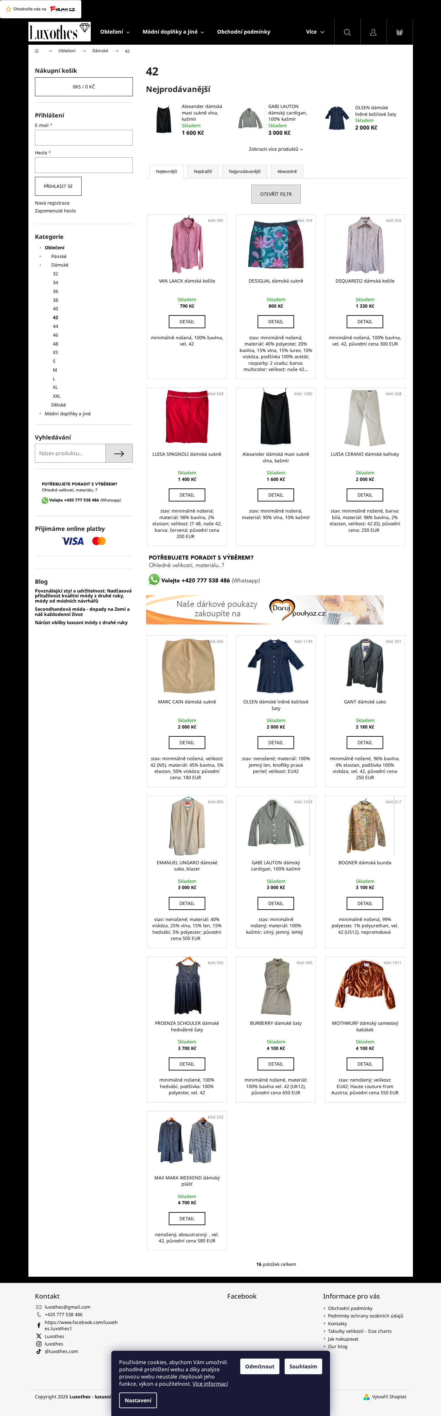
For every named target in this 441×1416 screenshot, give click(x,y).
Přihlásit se (58, 186)
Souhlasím (303, 1366)
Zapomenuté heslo (55, 211)
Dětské (58, 405)
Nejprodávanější (244, 171)
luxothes (54, 1344)
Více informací (210, 1383)
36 (55, 291)
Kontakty (337, 1323)
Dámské (60, 265)
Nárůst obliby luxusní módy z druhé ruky (81, 622)
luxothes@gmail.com (67, 1307)
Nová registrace (52, 203)
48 (55, 344)
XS (55, 352)
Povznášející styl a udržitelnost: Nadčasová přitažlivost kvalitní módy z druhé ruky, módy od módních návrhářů (83, 595)
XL (55, 387)
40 (55, 308)
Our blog (338, 1346)
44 (55, 326)
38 (55, 300)
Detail (187, 321)
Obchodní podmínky (350, 1308)
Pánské (59, 256)
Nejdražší (203, 171)
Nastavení (138, 1400)
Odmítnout (260, 1366)
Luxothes (54, 1336)
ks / (84, 87)
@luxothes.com (61, 1351)
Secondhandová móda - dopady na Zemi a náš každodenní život (82, 612)
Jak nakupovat (343, 1339)
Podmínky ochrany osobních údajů (365, 1316)
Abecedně (287, 171)
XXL (56, 396)
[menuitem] (115, 32)
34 (55, 282)
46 (55, 335)
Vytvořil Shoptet (389, 1396)
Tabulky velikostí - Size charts (360, 1331)
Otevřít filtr (276, 194)
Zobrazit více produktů (273, 149)
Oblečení (54, 247)
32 (55, 273)
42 (55, 317)
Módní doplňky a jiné (68, 413)
